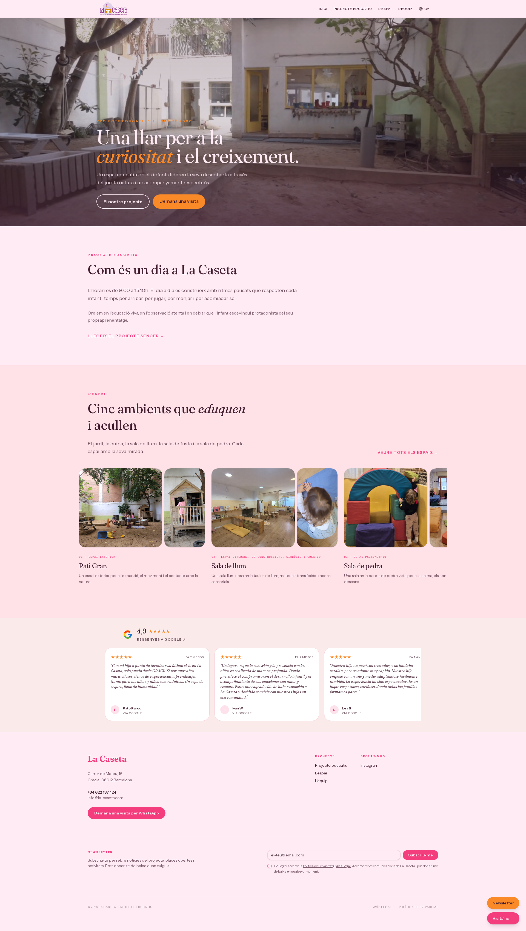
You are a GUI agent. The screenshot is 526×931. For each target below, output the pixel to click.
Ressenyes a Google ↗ (161, 639)
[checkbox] (269, 866)
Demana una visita (179, 201)
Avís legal (382, 907)
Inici (323, 9)
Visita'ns (501, 918)
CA (427, 9)
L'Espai (384, 9)
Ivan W (237, 708)
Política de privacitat (418, 907)
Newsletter (503, 903)
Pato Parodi (132, 708)
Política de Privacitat (318, 866)
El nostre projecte (123, 201)
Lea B (346, 708)
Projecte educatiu (353, 9)
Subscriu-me (420, 855)
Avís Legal (343, 866)
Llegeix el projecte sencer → (126, 335)
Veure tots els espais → (408, 452)
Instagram (369, 765)
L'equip (405, 9)
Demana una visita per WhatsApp (126, 813)
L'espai (321, 773)
